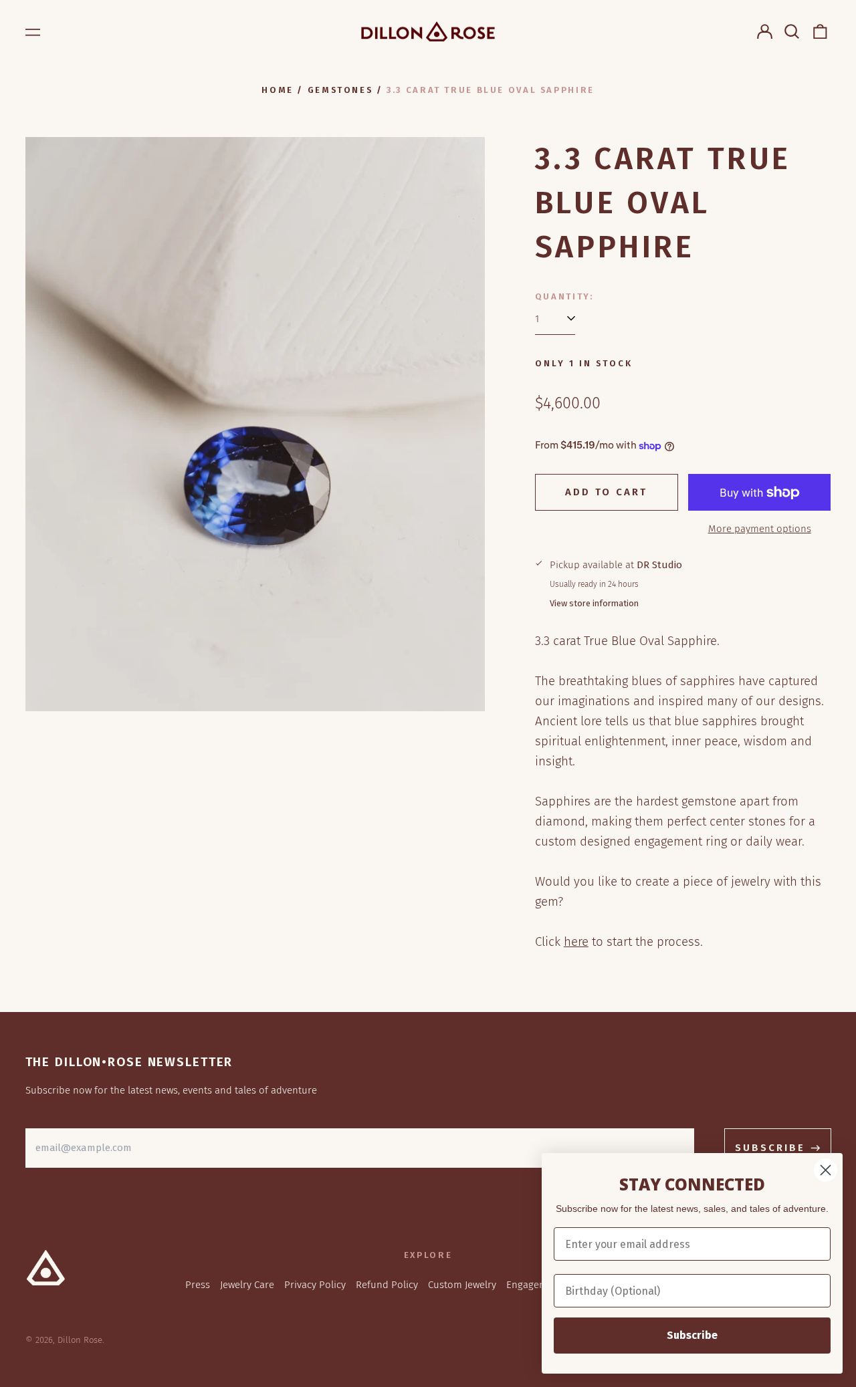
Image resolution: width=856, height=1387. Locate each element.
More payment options (759, 529)
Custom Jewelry (462, 1285)
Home (277, 90)
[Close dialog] (825, 1170)
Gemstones (340, 90)
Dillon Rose (80, 1340)
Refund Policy (387, 1285)
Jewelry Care (247, 1285)
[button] (792, 31)
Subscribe (692, 1335)
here (576, 941)
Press (197, 1285)
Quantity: (564, 296)
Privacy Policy (315, 1285)
